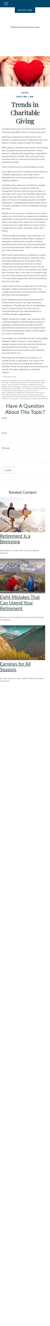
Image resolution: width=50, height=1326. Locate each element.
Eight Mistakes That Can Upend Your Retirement (20, 603)
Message (6, 448)
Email (4, 433)
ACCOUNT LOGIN (25, 10)
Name (4, 418)
